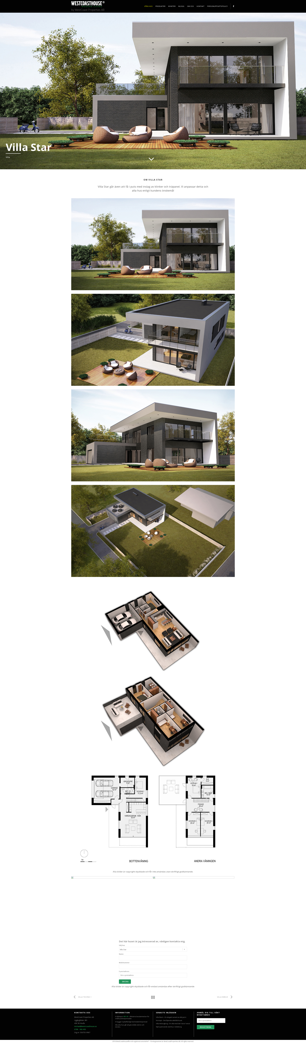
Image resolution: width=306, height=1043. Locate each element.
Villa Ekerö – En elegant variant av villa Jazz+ (171, 1017)
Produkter (160, 6)
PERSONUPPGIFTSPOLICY (217, 6)
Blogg (181, 6)
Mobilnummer (124, 963)
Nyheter (172, 6)
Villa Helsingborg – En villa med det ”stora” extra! (173, 1024)
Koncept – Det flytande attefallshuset (169, 1020)
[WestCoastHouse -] (97, 7)
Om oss (190, 6)
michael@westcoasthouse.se (85, 1026)
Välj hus (122, 945)
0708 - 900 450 (80, 1029)
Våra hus (148, 6)
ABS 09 (125, 1017)
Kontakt (200, 6)
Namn (121, 954)
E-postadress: (124, 971)
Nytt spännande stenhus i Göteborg (169, 1027)
